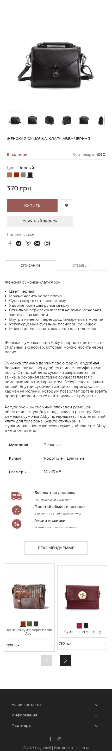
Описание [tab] (30, 265)
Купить (32, 205)
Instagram (59, 739)
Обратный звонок (40, 221)
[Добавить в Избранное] (66, 205)
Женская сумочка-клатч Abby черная (19, 243)
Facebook (50, 739)
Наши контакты (26, 704)
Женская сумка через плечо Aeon (29, 632)
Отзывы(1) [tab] (81, 265)
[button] (32, 120)
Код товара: (84, 154)
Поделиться (10, 243)
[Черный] (30, 175)
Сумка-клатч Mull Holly (82, 632)
